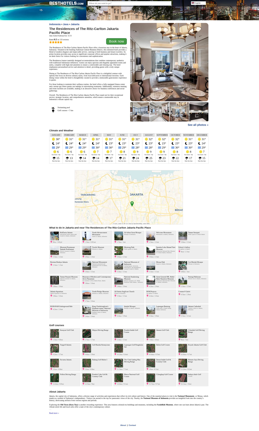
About (123, 425)
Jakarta (75, 24)
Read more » (54, 413)
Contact (132, 425)
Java (65, 24)
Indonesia (55, 24)
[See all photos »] (169, 72)
